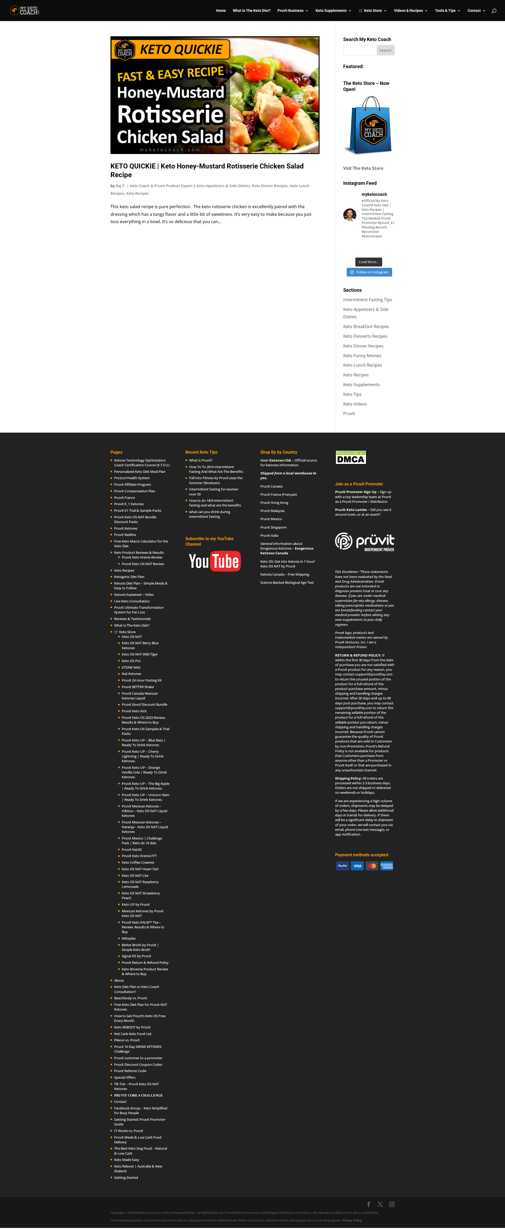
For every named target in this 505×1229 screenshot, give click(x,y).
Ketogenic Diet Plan (129, 576)
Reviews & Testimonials (132, 618)
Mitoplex (129, 938)
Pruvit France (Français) (278, 494)
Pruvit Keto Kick (134, 711)
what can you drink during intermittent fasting (209, 514)
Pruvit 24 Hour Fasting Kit (142, 680)
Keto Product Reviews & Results (139, 552)
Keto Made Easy (126, 1159)
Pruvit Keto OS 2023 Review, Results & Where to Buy (143, 720)
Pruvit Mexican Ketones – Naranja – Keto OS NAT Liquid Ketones (145, 827)
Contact (474, 11)
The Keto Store (368, 168)
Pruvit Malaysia (272, 510)
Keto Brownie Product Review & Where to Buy (145, 971)
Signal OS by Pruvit (136, 956)
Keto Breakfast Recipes (366, 326)
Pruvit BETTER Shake (138, 686)
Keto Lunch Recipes (362, 365)
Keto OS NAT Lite (135, 875)
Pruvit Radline (125, 534)
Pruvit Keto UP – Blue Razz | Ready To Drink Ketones (144, 742)
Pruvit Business (290, 11)
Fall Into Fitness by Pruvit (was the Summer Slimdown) (216, 480)
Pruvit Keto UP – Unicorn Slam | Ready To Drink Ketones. (145, 797)
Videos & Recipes (408, 11)
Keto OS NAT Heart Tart (140, 869)
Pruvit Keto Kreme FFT (139, 855)
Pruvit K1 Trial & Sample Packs (137, 510)
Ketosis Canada (272, 574)
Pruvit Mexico (271, 518)
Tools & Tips (445, 11)
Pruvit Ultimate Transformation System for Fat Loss (139, 609)
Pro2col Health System (132, 477)
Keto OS (266, 561)
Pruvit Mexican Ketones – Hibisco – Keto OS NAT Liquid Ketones (144, 811)
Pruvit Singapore (273, 527)
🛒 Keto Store (370, 11)
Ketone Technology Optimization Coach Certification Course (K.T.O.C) (142, 462)
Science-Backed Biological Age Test (287, 582)
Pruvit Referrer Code (130, 1070)
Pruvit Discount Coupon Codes (138, 1064)
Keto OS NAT (132, 636)
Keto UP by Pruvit (136, 904)
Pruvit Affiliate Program (132, 484)
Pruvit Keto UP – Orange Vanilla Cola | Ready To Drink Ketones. (144, 772)
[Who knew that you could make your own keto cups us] (387, 249)
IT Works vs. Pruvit (128, 1130)
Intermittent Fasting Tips (367, 300)
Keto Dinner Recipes (270, 185)
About (119, 980)
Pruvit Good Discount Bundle (144, 704)
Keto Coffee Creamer (138, 862)
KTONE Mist (131, 667)
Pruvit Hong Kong (274, 502)
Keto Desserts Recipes (365, 336)
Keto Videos (355, 404)
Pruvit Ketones (125, 528)
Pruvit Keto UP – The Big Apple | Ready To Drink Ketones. (145, 786)
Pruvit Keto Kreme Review (142, 557)
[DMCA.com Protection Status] (351, 463)
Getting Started (126, 1177)
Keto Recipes (137, 193)
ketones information (282, 465)
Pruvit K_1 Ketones (129, 503)
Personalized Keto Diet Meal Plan (139, 471)
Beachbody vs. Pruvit (130, 998)
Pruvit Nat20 (132, 849)
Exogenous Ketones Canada (286, 550)
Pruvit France (124, 497)
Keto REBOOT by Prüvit (132, 1027)
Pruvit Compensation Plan (134, 491)
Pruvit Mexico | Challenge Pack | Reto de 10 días (142, 840)
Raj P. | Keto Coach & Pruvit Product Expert (154, 185)
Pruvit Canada (271, 486)
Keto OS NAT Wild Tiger (140, 654)
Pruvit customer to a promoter (138, 1058)
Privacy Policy (352, 1220)
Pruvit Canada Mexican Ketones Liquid (140, 695)
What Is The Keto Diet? (252, 11)
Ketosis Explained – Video (134, 594)
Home (221, 11)
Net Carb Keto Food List (133, 1033)
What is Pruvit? (201, 460)
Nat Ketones (131, 673)
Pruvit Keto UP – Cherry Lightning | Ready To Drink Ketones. (143, 756)
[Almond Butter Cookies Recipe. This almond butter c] (350, 249)
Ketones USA (280, 460)
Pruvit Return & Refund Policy (145, 962)
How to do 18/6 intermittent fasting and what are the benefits (215, 503)
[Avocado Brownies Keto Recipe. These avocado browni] (368, 249)
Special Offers (124, 1077)
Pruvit (349, 413)
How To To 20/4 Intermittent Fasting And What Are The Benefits (216, 469)
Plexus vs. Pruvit (127, 1040)
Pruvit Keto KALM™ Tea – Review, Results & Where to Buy (143, 927)
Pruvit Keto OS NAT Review (143, 563)
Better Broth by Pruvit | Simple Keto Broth (140, 947)
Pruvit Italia (269, 535)
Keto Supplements (361, 384)
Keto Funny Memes (362, 356)
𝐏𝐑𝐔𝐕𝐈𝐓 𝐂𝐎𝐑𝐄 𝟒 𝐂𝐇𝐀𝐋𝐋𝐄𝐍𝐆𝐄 (138, 1095)
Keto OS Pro (131, 660)
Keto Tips (352, 394)
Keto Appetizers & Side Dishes (223, 185)
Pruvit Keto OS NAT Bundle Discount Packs (135, 519)
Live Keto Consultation (132, 601)
